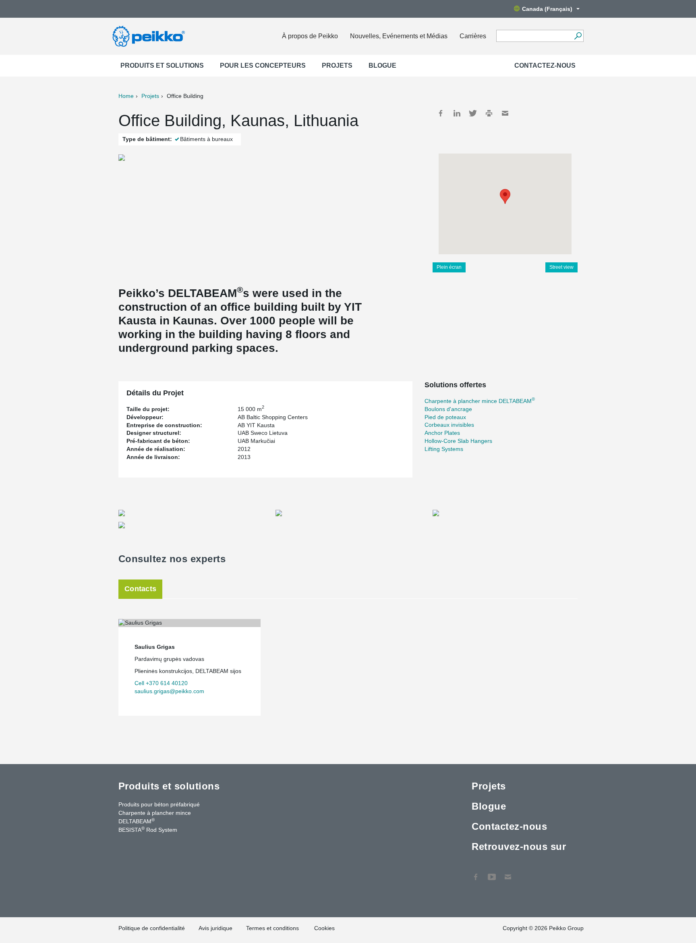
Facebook (441, 113)
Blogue (382, 65)
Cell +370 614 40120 (161, 683)
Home (126, 96)
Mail (505, 113)
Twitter (473, 113)
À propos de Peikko (310, 36)
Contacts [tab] (140, 589)
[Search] (578, 36)
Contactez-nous (545, 65)
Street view (561, 267)
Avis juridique (215, 928)
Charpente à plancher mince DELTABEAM (480, 401)
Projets (337, 65)
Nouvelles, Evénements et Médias (398, 36)
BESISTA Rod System (147, 829)
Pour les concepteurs (263, 65)
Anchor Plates (442, 433)
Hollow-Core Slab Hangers (458, 441)
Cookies (324, 928)
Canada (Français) (547, 9)
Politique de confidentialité (151, 928)
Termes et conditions (273, 928)
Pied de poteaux (445, 417)
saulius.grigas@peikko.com (169, 691)
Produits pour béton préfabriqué (159, 804)
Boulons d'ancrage (448, 409)
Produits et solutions (162, 65)
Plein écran (449, 267)
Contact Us (508, 873)
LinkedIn (457, 113)
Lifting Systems (444, 449)
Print (489, 113)
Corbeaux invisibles (449, 425)
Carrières (473, 36)
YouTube (492, 873)
